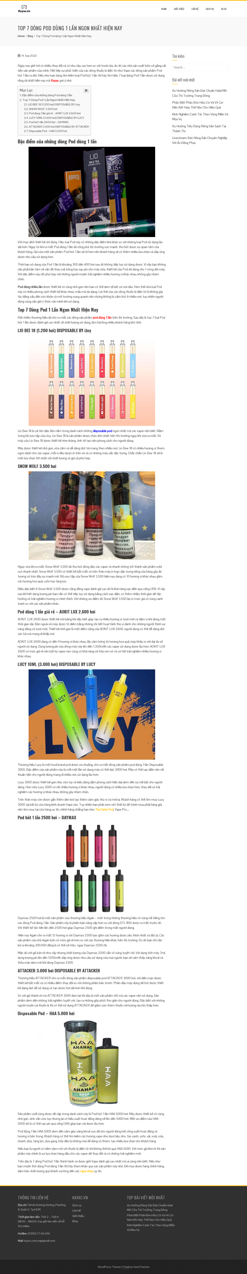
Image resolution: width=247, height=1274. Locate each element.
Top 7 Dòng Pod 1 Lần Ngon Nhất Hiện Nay (49, 100)
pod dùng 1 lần (102, 318)
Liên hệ (195, 9)
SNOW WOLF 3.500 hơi (43, 109)
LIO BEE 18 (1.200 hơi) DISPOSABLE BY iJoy (54, 104)
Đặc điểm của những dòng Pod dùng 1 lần (47, 95)
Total (125, 1267)
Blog (224, 9)
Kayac (55, 81)
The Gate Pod (104, 809)
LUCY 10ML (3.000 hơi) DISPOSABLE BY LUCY (56, 118)
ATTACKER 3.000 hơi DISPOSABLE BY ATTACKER (59, 126)
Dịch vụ (210, 9)
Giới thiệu (179, 9)
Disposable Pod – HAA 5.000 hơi (48, 131)
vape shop (86, 1171)
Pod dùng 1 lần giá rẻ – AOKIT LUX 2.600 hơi (55, 113)
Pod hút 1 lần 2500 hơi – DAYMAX (49, 122)
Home (164, 9)
